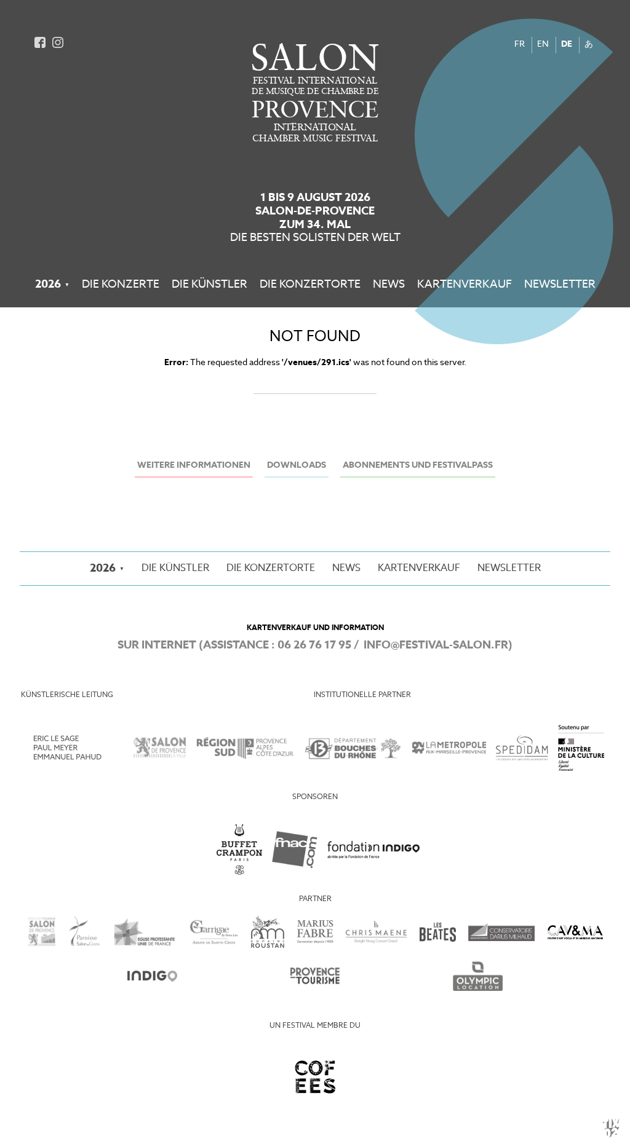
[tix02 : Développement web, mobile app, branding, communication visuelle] (611, 1128)
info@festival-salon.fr (436, 645)
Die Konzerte (120, 284)
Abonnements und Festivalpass (418, 465)
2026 (48, 284)
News (389, 284)
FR (519, 44)
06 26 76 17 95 (314, 645)
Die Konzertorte (310, 284)
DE (566, 44)
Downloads (296, 465)
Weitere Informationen (193, 465)
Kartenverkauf (464, 284)
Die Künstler (209, 284)
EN (543, 44)
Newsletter (560, 284)
